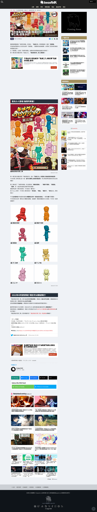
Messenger (25, 377)
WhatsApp (15, 377)
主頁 (33, 7)
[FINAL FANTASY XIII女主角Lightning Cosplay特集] (80, 115)
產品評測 (58, 7)
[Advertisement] (34, 86)
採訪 (64, 7)
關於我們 (19, 487)
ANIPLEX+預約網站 (42, 309)
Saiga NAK (48, 2)
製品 (53, 7)
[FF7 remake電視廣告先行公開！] (80, 101)
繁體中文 (91, 1)
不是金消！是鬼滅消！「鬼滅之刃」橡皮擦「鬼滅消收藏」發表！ (34, 63)
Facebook (34, 377)
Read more (52, 354)
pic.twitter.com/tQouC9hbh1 (45, 330)
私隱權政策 (38, 487)
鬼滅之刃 (14, 365)
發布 (41, 7)
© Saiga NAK (48, 508)
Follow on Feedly (19, 387)
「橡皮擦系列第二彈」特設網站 (38, 313)
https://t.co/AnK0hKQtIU (25, 330)
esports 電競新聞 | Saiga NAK (48, 503)
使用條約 (32, 487)
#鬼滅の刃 (34, 330)
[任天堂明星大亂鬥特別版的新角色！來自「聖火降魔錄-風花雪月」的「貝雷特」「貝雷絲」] (67, 87)
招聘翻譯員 (45, 487)
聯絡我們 (25, 487)
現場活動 (47, 7)
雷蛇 (50, 479)
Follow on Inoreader (42, 387)
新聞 (37, 7)
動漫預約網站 (52, 309)
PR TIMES (56, 172)
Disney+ (55, 479)
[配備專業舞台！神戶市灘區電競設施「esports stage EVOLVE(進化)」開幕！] (67, 115)
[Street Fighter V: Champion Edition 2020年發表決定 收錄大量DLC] (67, 101)
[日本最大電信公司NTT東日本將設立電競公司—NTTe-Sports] (80, 87)
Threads (43, 377)
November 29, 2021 (34, 335)
